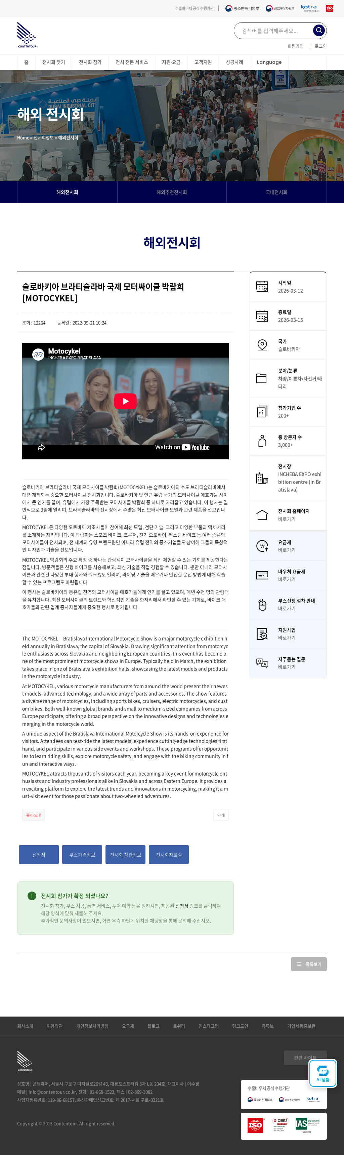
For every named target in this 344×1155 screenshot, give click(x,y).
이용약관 (55, 1026)
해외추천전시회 (172, 192)
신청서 (181, 905)
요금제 (128, 1026)
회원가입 (296, 46)
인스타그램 (209, 1026)
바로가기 (287, 518)
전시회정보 (44, 137)
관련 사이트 (305, 1057)
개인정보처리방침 (92, 1026)
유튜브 (268, 1026)
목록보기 (313, 964)
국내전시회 (277, 192)
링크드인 (240, 1026)
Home (23, 137)
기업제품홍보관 (301, 1026)
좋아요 (33, 815)
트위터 (179, 1026)
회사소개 (25, 1026)
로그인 (321, 46)
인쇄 (221, 815)
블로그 (153, 1026)
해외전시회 (67, 192)
